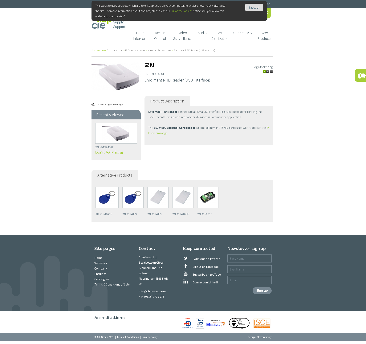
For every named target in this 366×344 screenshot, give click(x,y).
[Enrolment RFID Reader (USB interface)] (116, 76)
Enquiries (100, 274)
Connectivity (242, 32)
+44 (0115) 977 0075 (151, 296)
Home (98, 258)
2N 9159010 (204, 214)
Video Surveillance (183, 35)
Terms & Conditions (128, 337)
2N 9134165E (180, 214)
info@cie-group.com (152, 291)
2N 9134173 (154, 214)
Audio (202, 32)
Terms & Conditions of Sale (112, 284)
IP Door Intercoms (135, 50)
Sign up (262, 290)
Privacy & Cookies (181, 11)
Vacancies (100, 263)
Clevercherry (264, 337)
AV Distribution (220, 35)
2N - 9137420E (104, 147)
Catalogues (101, 279)
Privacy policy (150, 337)
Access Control (160, 35)
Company (100, 268)
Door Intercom (140, 35)
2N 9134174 (129, 214)
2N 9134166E (104, 214)
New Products (264, 35)
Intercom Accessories (159, 50)
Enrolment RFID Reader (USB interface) (194, 50)
